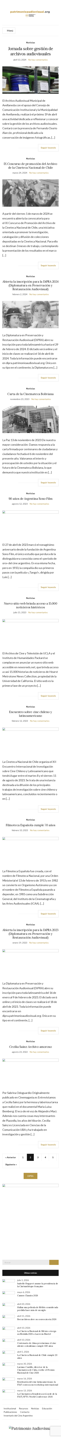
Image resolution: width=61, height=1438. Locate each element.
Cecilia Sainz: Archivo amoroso (30, 1047)
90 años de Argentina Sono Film (31, 499)
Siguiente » (11, 1164)
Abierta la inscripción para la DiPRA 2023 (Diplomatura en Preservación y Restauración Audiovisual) (30, 933)
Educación (47, 1408)
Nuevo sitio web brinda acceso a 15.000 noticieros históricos (30, 605)
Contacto (24, 1412)
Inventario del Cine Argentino (18, 1415)
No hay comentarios (38, 59)
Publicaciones (10, 1412)
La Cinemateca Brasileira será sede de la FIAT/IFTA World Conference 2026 (37, 1395)
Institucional (10, 1408)
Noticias (30, 42)
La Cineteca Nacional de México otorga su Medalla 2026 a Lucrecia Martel (36, 1332)
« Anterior (10, 1157)
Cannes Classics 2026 (27, 1295)
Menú (9, 30)
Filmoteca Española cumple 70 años (30, 825)
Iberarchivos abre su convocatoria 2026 (36, 1319)
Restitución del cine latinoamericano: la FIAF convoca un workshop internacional (37, 1383)
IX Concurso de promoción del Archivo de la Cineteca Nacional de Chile (30, 165)
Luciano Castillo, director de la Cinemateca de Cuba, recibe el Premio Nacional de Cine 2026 (36, 1370)
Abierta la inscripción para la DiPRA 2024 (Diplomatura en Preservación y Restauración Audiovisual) (30, 285)
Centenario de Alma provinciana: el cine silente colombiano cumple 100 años (36, 1344)
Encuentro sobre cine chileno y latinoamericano (30, 714)
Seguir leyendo (48, 147)
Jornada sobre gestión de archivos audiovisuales (30, 51)
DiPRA (30, 1176)
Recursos (23, 1408)
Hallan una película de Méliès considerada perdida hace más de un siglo (37, 1309)
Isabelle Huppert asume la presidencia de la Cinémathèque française (37, 1285)
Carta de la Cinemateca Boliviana (30, 394)
